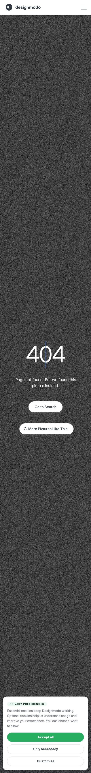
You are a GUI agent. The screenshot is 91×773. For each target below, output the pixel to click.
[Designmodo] (23, 7)
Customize (45, 761)
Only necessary (45, 749)
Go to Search (45, 407)
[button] (83, 8)
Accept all (46, 737)
